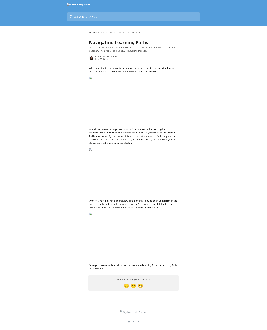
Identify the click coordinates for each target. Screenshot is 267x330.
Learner (109, 32)
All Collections (95, 32)
